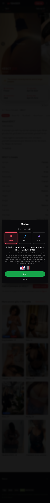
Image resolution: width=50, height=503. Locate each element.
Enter (25, 274)
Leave (25, 279)
